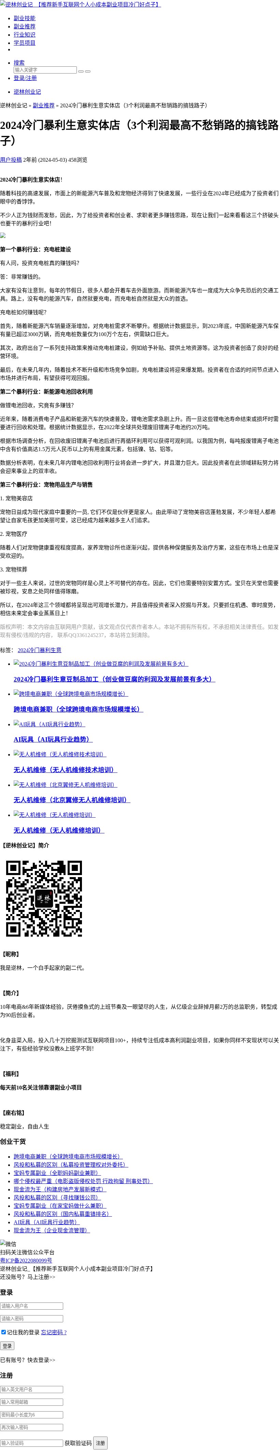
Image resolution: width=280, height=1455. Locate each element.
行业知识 (25, 35)
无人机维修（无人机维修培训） (59, 830)
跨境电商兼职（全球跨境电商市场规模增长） (78, 709)
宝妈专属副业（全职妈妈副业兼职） (57, 1173)
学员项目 (25, 43)
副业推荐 (25, 26)
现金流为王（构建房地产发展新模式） (60, 1189)
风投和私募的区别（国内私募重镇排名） (63, 1214)
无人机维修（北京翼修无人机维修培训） (72, 800)
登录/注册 (25, 78)
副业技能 (25, 18)
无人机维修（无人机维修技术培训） (65, 769)
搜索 (19, 63)
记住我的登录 (23, 1332)
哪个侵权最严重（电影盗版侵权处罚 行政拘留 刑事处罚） (83, 1181)
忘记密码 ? (54, 1332)
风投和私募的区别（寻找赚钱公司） (57, 1198)
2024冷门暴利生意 (39, 650)
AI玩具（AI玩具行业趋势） (53, 739)
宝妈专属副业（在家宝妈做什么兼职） (60, 1206)
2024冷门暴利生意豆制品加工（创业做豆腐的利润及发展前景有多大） (114, 679)
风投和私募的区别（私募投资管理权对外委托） (71, 1165)
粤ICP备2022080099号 (26, 1261)
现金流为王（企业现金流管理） (52, 1230)
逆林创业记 (27, 92)
